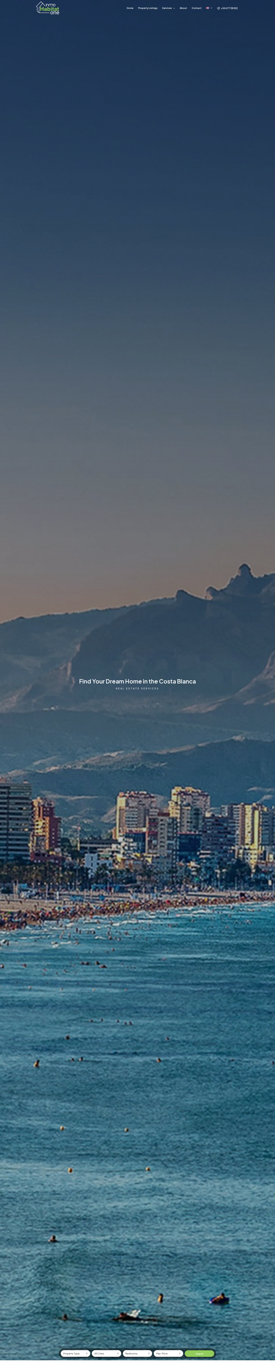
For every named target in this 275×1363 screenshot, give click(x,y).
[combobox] (75, 1353)
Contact (196, 8)
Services (167, 8)
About (183, 8)
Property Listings (147, 8)
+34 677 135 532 (229, 8)
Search (199, 1353)
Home (130, 8)
